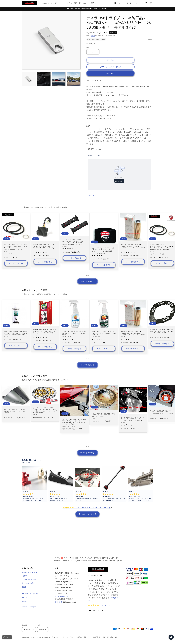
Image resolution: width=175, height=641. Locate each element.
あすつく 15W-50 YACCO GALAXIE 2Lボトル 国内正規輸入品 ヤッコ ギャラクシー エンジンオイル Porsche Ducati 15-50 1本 (45, 331)
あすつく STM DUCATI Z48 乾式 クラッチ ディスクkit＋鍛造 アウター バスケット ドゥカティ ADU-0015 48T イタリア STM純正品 (162, 411)
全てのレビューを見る (87, 514)
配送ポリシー (87, 637)
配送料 (93, 35)
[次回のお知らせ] (153, 9)
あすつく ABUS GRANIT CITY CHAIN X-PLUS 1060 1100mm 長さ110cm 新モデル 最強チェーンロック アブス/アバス (161, 331)
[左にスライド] (83, 275)
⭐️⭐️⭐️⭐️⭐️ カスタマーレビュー (102, 605)
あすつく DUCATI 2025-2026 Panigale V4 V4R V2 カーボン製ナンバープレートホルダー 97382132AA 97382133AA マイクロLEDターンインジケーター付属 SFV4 (74, 422)
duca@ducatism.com (63, 596)
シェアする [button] (92, 195)
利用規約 (79, 637)
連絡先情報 (96, 637)
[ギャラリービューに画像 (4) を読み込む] (74, 79)
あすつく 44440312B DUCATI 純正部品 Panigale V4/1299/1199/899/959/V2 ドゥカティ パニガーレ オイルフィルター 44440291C (133, 246)
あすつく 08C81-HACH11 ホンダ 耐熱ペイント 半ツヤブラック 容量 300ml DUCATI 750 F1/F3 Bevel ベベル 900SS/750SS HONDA (15, 333)
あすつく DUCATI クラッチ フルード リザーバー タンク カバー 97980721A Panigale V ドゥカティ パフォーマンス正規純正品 (104, 249)
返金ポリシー (56, 637)
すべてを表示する (87, 281)
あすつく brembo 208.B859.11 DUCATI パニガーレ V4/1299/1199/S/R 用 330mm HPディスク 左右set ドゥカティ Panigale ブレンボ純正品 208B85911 (45, 410)
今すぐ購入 (110, 73)
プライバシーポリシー (68, 637)
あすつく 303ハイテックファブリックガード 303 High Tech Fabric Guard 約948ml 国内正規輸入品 (104, 333)
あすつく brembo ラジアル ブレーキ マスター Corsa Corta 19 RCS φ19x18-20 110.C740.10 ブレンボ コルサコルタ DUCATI (132, 419)
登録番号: (59, 602)
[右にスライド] (92, 275)
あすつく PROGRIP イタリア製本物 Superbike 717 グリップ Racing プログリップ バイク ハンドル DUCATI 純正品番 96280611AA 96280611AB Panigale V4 (74, 242)
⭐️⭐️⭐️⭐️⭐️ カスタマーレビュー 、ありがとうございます (87, 507)
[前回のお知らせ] (22, 9)
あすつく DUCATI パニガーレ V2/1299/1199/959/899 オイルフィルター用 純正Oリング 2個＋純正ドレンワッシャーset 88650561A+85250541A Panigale (162, 247)
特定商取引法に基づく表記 (109, 637)
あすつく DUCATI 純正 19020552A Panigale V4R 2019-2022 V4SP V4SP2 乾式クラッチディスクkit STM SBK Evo (103, 414)
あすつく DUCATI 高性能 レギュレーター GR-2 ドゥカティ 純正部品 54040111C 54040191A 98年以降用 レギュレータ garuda (45, 246)
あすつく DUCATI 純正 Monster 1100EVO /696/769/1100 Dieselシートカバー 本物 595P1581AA (14, 411)
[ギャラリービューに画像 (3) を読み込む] (59, 79)
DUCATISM (29, 637)
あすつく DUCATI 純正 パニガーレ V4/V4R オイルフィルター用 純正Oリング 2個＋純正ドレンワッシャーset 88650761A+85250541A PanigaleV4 (15, 247)
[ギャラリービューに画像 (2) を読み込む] (44, 79)
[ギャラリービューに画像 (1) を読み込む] (29, 79)
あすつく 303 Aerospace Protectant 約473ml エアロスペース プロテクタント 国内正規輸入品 (74, 333)
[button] (45, 3)
